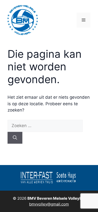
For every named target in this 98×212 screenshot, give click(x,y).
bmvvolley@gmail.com (49, 204)
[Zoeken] (15, 138)
